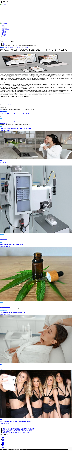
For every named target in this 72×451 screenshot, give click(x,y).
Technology (4, 34)
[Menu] (0, 22)
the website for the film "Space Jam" (9, 47)
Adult (1, 419)
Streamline (8, 115)
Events (1, 242)
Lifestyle (1, 302)
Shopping (4, 32)
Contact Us (4, 35)
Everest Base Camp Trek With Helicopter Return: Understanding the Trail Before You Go (17, 121)
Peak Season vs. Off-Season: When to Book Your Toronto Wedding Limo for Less (15, 128)
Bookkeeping (4, 28)
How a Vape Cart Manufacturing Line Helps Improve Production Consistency (15, 236)
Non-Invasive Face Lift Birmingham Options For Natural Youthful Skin (13, 366)
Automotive (4, 31)
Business (3, 26)
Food (3, 30)
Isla (6, 123)
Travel (3, 33)
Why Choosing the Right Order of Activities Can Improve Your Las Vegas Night (15, 421)
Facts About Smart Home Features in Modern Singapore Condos (12, 312)
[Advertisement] (36, 13)
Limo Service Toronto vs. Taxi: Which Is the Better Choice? (11, 244)
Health (3, 27)
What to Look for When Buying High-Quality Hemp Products (12, 304)
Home (3, 25)
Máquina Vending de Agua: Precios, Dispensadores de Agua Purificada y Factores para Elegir (18, 113)
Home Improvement (5, 29)
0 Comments (26, 47)
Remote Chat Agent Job (4, 162)
